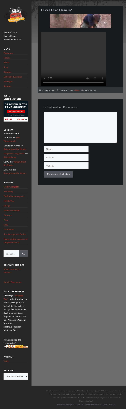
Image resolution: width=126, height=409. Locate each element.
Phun (6, 219)
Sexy (6, 67)
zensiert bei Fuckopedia (65, 404)
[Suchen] (23, 253)
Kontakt (7, 272)
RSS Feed (103, 404)
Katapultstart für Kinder (15, 148)
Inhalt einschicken (12, 269)
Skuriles (7, 71)
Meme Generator (12, 210)
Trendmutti (9, 229)
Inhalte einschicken (92, 404)
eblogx (7, 205)
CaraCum (79, 404)
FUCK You (9, 200)
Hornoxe (8, 215)
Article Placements (12, 282)
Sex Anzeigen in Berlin (15, 234)
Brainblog (8, 191)
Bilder (6, 62)
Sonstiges (8, 81)
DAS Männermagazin (14, 196)
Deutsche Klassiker (13, 76)
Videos (76, 90)
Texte (6, 360)
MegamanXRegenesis (14, 153)
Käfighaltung (10, 157)
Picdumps (8, 52)
